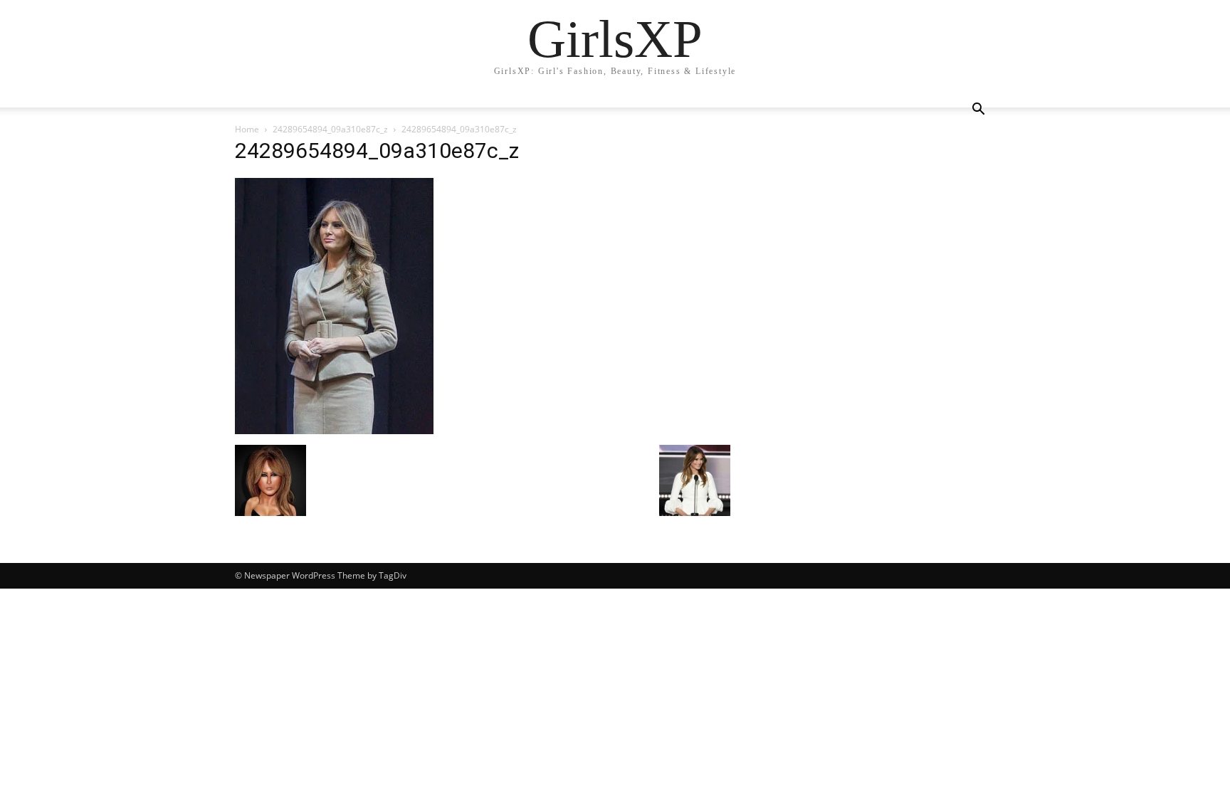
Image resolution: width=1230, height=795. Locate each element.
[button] (978, 110)
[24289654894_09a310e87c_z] (334, 430)
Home (247, 129)
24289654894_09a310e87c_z (330, 129)
